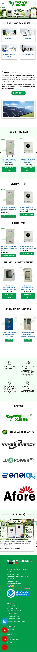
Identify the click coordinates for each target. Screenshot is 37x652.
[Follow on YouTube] (16, 499)
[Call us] (14, 499)
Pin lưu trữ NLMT (11, 578)
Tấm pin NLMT (10, 568)
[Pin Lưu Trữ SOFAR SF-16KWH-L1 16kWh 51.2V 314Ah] (9, 147)
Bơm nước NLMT (11, 565)
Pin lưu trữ (27, 38)
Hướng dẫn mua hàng (13, 549)
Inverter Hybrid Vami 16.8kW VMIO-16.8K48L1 (28, 160)
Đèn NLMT (9, 573)
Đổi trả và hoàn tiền (12, 544)
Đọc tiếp (9, 340)
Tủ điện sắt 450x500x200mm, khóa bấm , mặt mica (9, 287)
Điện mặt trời (9, 38)
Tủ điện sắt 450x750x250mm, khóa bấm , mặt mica (27, 287)
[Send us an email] (12, 499)
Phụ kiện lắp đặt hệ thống (9, 55)
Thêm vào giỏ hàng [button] (9, 169)
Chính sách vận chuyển (13, 554)
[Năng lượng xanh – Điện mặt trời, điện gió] (18, 3)
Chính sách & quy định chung (15, 547)
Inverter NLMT (10, 570)
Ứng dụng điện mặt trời (28, 55)
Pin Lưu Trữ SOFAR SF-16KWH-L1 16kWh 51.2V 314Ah (9, 160)
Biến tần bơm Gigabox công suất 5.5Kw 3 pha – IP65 (9, 334)
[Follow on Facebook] (8, 499)
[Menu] (3, 3)
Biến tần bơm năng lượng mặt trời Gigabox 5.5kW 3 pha (28, 334)
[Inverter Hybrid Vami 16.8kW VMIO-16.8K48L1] (28, 147)
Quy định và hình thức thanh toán (16, 557)
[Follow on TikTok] (10, 499)
